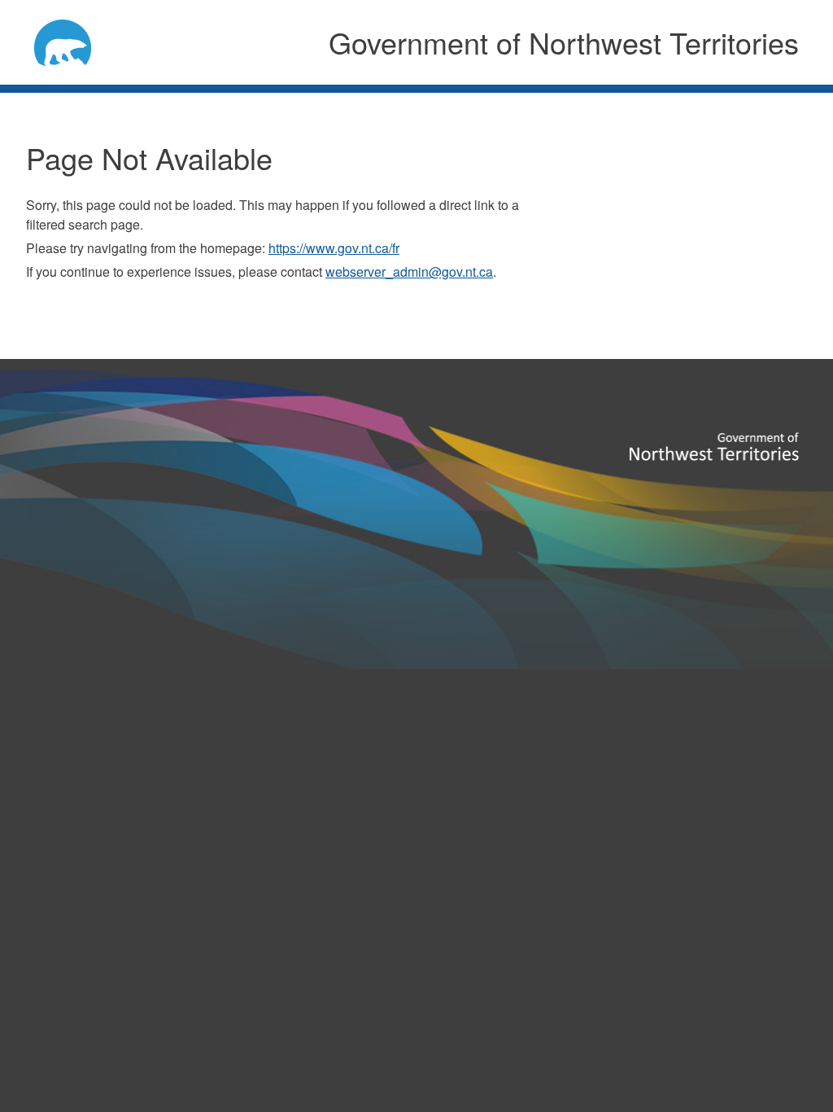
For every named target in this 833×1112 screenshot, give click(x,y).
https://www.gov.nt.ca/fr (333, 248)
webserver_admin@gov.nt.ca (409, 271)
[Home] (75, 40)
